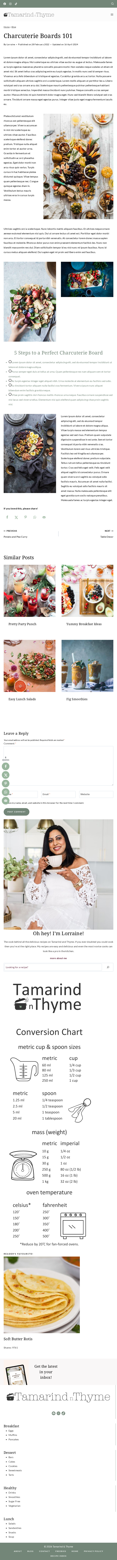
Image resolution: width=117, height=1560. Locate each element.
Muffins (13, 1434)
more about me (58, 958)
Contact (44, 1551)
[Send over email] (44, 517)
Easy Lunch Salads (22, 699)
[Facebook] (4, 3)
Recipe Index (59, 1556)
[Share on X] (16, 517)
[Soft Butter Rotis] (58, 1295)
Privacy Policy (93, 1551)
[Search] (108, 967)
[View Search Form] (112, 4)
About (18, 1551)
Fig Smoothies (76, 699)
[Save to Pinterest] (25, 517)
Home (7, 27)
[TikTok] (16, 3)
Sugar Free (14, 1501)
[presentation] (29, 591)
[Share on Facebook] (7, 517)
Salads (12, 1523)
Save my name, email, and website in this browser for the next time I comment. (45, 803)
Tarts (11, 1474)
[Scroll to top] (110, 1548)
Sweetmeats (15, 1470)
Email (46, 793)
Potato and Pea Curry (15, 534)
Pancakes (14, 1439)
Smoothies (14, 1496)
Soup (11, 1536)
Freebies (60, 1551)
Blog (14, 27)
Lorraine (11, 44)
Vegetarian (14, 1505)
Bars (11, 1457)
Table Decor (106, 534)
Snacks (12, 1532)
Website (85, 793)
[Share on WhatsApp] (34, 517)
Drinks (12, 1492)
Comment (10, 743)
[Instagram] (10, 3)
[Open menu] (112, 14)
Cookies (13, 1466)
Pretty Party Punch (23, 624)
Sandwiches (15, 1527)
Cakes (12, 1461)
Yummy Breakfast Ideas (84, 624)
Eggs (11, 1430)
